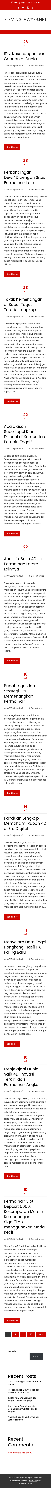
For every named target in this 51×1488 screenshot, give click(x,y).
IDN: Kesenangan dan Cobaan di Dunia (24, 56)
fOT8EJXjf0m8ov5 (14, 65)
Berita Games (37, 65)
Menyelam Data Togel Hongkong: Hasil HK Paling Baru (25, 947)
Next (41, 1334)
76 (31, 1334)
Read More (12, 147)
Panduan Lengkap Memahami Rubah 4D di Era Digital (25, 823)
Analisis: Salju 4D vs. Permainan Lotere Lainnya (23, 564)
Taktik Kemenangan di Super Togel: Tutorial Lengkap (23, 304)
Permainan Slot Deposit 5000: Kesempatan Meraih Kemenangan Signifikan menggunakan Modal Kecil (25, 1216)
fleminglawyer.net (25, 20)
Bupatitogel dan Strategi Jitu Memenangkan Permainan (19, 693)
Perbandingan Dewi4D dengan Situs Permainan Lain (24, 177)
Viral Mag (33, 1480)
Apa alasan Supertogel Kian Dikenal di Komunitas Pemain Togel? (24, 434)
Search (12, 1351)
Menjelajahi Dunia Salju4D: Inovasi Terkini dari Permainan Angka (21, 1076)
